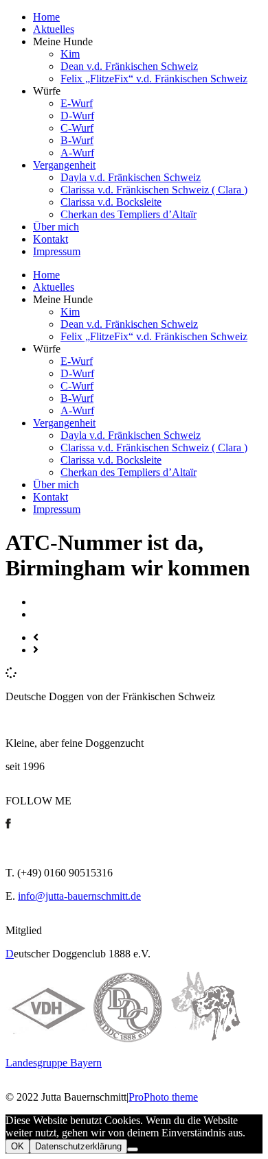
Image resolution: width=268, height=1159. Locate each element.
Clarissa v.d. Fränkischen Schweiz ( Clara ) (153, 189)
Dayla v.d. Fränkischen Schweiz (130, 177)
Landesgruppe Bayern (53, 1062)
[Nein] (132, 1149)
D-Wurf (77, 115)
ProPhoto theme (163, 1097)
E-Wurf (76, 103)
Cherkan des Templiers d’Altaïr (128, 214)
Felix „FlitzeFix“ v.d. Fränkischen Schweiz (153, 78)
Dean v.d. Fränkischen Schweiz (129, 66)
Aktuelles (53, 29)
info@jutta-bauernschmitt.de (79, 896)
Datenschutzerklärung (78, 1146)
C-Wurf (76, 128)
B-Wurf (76, 140)
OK (17, 1146)
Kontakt (50, 239)
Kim (70, 54)
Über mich (56, 226)
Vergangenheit (64, 165)
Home (46, 17)
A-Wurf (77, 152)
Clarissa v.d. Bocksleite (110, 202)
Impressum (56, 251)
